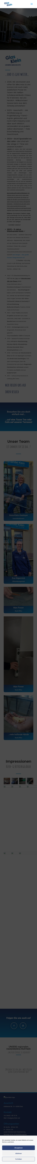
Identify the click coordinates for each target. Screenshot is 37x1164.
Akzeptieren (18, 1148)
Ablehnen (18, 1153)
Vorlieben (18, 1159)
